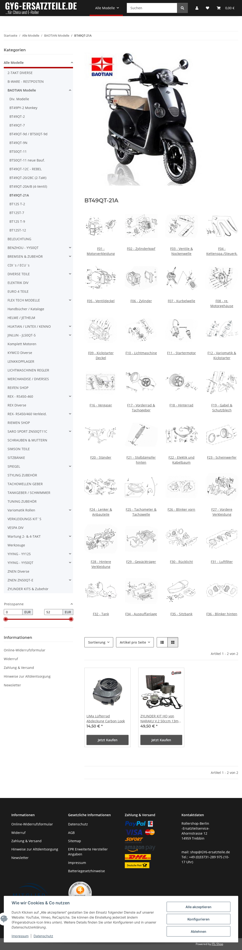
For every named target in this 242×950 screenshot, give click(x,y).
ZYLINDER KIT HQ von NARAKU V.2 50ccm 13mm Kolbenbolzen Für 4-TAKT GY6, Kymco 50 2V (161, 718)
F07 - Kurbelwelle (181, 301)
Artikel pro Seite (133, 642)
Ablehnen (198, 931)
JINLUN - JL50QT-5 (22, 335)
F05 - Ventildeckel (101, 301)
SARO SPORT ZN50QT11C (27, 431)
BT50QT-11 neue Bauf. (27, 160)
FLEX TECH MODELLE (24, 300)
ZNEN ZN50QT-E (20, 580)
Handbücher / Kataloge (26, 309)
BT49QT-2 (17, 116)
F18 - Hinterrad (181, 405)
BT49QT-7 (17, 125)
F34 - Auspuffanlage (141, 614)
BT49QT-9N (18, 142)
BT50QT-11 (18, 151)
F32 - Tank (101, 614)
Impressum (20, 936)
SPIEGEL (14, 466)
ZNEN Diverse (18, 571)
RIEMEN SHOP (19, 422)
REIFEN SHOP (18, 387)
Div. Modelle (19, 99)
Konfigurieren (198, 919)
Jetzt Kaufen (107, 740)
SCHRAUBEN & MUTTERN (27, 440)
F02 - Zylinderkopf (141, 248)
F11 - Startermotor (181, 353)
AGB (71, 832)
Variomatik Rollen (21, 510)
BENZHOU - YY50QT (23, 247)
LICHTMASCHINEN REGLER (28, 370)
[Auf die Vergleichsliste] (110, 676)
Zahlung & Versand (19, 667)
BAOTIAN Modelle (22, 90)
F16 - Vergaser (101, 405)
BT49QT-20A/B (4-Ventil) (28, 186)
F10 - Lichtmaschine (141, 353)
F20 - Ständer (100, 457)
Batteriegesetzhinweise (86, 871)
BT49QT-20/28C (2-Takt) (27, 177)
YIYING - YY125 (19, 554)
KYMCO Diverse (20, 352)
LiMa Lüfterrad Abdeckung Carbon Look (105, 718)
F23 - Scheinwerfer (222, 457)
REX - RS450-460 (20, 396)
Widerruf (11, 659)
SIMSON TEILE (19, 449)
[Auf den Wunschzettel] (122, 676)
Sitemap (74, 841)
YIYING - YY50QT (20, 562)
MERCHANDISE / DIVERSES (28, 379)
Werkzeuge (16, 545)
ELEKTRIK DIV (18, 282)
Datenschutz (43, 936)
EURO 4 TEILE (18, 291)
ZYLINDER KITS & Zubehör (28, 589)
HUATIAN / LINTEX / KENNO (29, 326)
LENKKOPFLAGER (21, 361)
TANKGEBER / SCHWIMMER (29, 492)
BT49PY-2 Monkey (23, 107)
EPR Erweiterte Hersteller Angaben (88, 851)
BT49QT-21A (19, 195)
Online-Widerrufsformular (24, 650)
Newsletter (12, 685)
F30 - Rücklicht (181, 561)
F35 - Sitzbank (181, 614)
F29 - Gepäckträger (141, 561)
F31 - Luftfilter (222, 561)
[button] (162, 642)
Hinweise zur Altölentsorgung (27, 676)
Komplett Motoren (22, 344)
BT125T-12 (17, 230)
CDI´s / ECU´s (19, 265)
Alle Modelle (14, 62)
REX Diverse (17, 405)
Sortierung (96, 642)
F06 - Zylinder (141, 301)
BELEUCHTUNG (19, 239)
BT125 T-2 (17, 204)
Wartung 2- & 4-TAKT (24, 536)
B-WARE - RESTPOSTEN (26, 81)
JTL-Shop (217, 944)
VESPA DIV (15, 527)
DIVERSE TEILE (19, 274)
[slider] (5, 619)
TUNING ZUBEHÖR (22, 501)
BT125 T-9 (17, 221)
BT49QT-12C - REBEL (25, 169)
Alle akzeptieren (199, 907)
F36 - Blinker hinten (221, 614)
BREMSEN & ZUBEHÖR (25, 256)
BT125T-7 (16, 212)
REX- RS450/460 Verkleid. (27, 414)
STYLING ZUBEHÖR (22, 475)
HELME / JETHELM (21, 317)
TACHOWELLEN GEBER (25, 484)
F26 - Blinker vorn (181, 509)
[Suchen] (182, 8)
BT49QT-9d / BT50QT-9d (28, 134)
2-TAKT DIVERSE (20, 72)
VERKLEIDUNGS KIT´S (24, 519)
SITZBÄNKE (16, 457)
